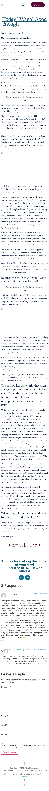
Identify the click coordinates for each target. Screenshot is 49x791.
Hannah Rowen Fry (16, 650)
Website (4, 734)
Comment (6, 687)
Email (4, 725)
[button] (23, 5)
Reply (2, 641)
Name (4, 716)
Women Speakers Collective (26, 62)
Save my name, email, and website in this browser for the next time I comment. (24, 746)
